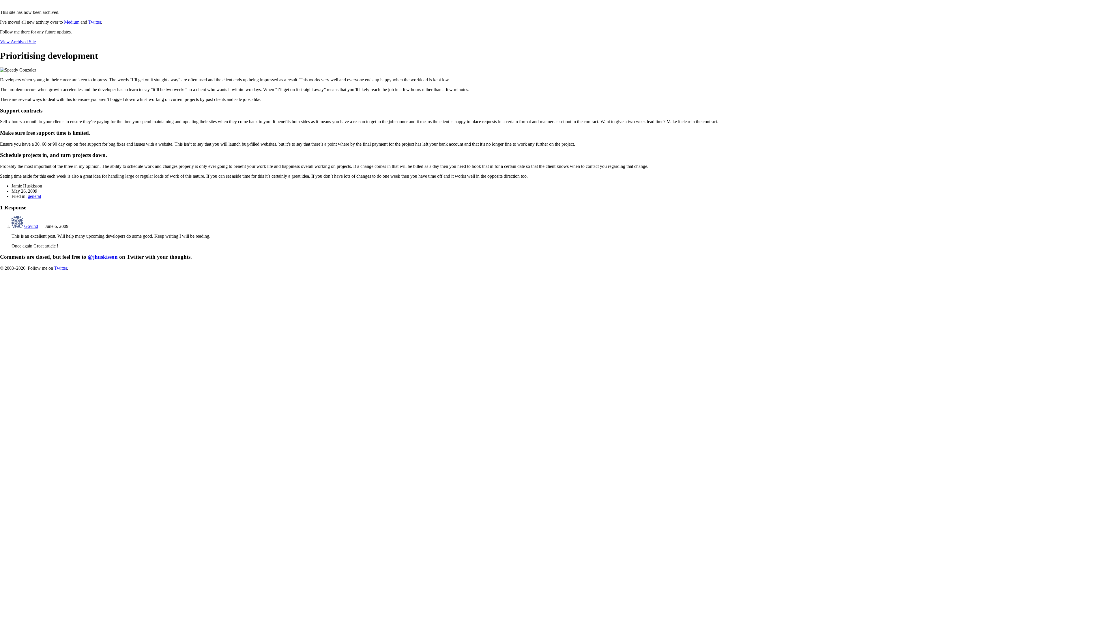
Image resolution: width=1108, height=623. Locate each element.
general (34, 196)
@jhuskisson (103, 257)
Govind (31, 226)
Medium (71, 22)
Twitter (94, 22)
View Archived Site (18, 41)
